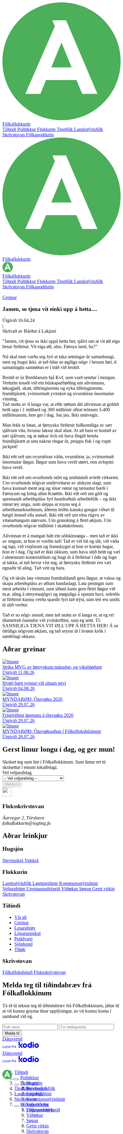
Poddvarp (23, 938)
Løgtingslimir (46, 883)
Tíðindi (9, 129)
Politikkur (27, 129)
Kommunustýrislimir (78, 883)
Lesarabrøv (25, 927)
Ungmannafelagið (43, 888)
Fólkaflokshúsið (18, 972)
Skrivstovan (14, 134)
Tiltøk (19, 949)
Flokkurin (47, 129)
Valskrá (31, 860)
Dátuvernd (12, 1038)
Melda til (12, 784)
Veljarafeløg (14, 888)
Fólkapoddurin (40, 134)
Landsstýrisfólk (88, 129)
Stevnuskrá (13, 860)
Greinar (9, 297)
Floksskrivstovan (50, 972)
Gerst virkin (103, 888)
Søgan (85, 888)
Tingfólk (65, 129)
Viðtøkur (70, 888)
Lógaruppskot (27, 933)
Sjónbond (23, 944)
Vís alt (20, 917)
